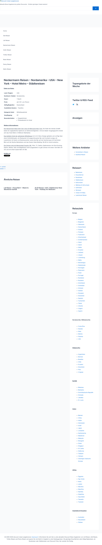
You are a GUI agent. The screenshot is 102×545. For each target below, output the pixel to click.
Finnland (80, 232)
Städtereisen (79, 180)
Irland (80, 242)
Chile (79, 362)
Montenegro (82, 262)
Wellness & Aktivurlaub (82, 185)
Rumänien (81, 278)
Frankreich (81, 234)
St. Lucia (80, 400)
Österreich (81, 270)
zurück (3, 166)
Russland (81, 280)
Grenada (80, 395)
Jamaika (80, 397)
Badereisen (79, 172)
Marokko (81, 486)
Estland (80, 229)
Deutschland (82, 227)
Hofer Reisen (7, 50)
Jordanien (81, 430)
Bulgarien (81, 222)
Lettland (80, 252)
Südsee (80, 522)
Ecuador (80, 364)
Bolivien (80, 357)
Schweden (81, 285)
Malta (80, 260)
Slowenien (81, 295)
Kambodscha (82, 433)
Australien (81, 517)
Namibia (80, 491)
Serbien (80, 290)
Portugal (80, 275)
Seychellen (81, 497)
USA (79, 339)
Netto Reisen (7, 69)
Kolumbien (81, 367)
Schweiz (80, 288)
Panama (80, 336)
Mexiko (80, 334)
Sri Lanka (81, 448)
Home (5, 31)
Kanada (80, 329)
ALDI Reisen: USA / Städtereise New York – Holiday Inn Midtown (48, 188)
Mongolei (81, 441)
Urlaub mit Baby (80, 192)
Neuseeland (81, 519)
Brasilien (80, 359)
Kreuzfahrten (79, 175)
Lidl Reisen (6, 40)
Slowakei (81, 293)
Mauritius (81, 489)
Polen (80, 273)
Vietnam (80, 456)
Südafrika (81, 494)
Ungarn (80, 308)
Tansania (80, 499)
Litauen (80, 255)
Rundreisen (79, 177)
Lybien (80, 484)
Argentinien (81, 354)
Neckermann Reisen (9, 45)
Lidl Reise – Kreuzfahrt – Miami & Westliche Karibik (16, 188)
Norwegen (81, 267)
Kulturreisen (79, 182)
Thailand (80, 453)
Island (80, 245)
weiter (2, 168)
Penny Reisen (7, 64)
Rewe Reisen (7, 59)
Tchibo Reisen (7, 55)
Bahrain (80, 415)
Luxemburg (81, 257)
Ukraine (80, 306)
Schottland (81, 283)
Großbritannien (82, 239)
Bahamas (81, 387)
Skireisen (78, 190)
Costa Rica (81, 326)
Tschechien (81, 301)
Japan (80, 428)
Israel (79, 425)
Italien (80, 247)
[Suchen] (96, 8)
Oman (80, 443)
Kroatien (80, 250)
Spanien (80, 298)
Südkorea (81, 451)
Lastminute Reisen (81, 195)
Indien (80, 420)
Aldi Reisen (6, 35)
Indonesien (81, 423)
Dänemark (81, 224)
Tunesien (80, 502)
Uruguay (80, 372)
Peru (79, 369)
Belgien (80, 219)
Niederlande (81, 265)
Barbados (81, 390)
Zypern (80, 311)
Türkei (80, 303)
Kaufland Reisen (80, 154)
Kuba (79, 331)
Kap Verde (81, 479)
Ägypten (80, 476)
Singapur (81, 446)
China (80, 418)
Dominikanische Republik (85, 392)
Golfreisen (79, 187)
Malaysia (80, 438)
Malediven (81, 435)
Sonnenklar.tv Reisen (82, 152)
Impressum (35, 537)
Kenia (79, 481)
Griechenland (82, 237)
